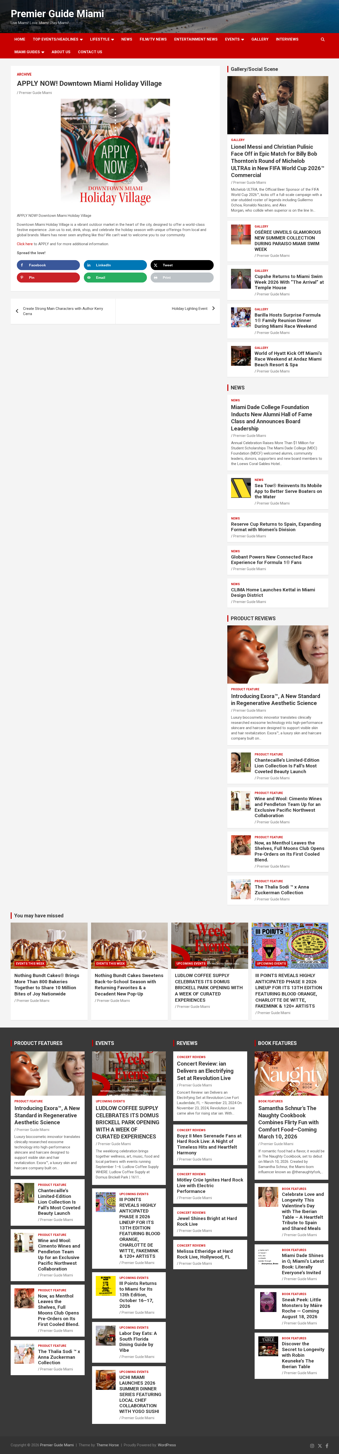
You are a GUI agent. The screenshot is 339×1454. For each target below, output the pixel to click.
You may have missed (39, 916)
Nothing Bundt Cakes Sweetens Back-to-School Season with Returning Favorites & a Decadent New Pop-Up (129, 985)
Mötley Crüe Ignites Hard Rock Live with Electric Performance (210, 1185)
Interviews (287, 39)
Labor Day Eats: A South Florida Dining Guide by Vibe (138, 1341)
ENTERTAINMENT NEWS (196, 39)
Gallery (238, 140)
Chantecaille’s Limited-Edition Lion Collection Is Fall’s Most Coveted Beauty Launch (287, 765)
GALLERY (260, 39)
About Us (61, 52)
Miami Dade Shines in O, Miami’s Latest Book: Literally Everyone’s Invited (303, 1264)
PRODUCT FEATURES (38, 1043)
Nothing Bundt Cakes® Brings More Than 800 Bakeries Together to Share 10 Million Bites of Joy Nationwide (46, 985)
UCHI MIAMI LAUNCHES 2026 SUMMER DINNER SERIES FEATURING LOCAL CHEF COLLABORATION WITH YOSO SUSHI (140, 1394)
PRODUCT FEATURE (245, 689)
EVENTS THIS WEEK (30, 963)
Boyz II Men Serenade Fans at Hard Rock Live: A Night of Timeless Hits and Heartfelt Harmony (209, 1144)
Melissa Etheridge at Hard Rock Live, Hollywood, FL (205, 1254)
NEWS (126, 39)
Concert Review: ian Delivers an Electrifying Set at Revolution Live (205, 1071)
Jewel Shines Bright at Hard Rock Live (207, 1221)
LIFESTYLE (100, 39)
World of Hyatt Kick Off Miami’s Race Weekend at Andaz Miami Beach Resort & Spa (288, 359)
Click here (25, 244)
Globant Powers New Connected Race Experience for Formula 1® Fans (272, 559)
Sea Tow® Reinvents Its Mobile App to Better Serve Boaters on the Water (288, 491)
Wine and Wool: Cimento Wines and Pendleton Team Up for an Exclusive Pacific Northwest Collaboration (288, 807)
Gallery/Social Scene (254, 69)
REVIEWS (187, 1043)
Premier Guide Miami (57, 14)
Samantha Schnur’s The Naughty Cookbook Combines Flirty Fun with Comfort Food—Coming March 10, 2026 (288, 1122)
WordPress (167, 1445)
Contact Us (90, 52)
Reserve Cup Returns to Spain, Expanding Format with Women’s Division (276, 527)
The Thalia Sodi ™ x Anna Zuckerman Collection (282, 889)
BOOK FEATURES (277, 1043)
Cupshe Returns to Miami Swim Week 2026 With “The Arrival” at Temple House (289, 282)
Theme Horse (108, 1445)
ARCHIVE (24, 74)
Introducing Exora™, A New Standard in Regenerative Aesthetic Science (47, 1115)
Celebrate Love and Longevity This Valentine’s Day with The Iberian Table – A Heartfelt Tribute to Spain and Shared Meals (303, 1211)
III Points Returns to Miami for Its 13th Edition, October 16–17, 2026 (138, 1294)
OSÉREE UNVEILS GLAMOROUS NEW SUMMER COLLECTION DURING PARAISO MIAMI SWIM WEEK (288, 240)
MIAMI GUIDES (27, 52)
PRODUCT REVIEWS (253, 618)
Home (19, 39)
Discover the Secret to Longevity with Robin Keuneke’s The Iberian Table (303, 1355)
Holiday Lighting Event (189, 308)
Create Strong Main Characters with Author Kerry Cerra (63, 311)
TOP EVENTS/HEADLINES (55, 39)
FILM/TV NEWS (153, 39)
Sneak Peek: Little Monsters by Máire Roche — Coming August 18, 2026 (302, 1308)
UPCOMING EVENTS (190, 963)
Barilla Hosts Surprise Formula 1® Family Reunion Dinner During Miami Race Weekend (288, 320)
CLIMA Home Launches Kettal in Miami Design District (273, 592)
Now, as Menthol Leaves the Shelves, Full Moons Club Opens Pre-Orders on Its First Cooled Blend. (289, 851)
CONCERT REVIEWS (191, 1057)
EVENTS (232, 39)
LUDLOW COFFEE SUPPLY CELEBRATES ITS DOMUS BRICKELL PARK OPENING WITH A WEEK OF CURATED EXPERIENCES (209, 988)
